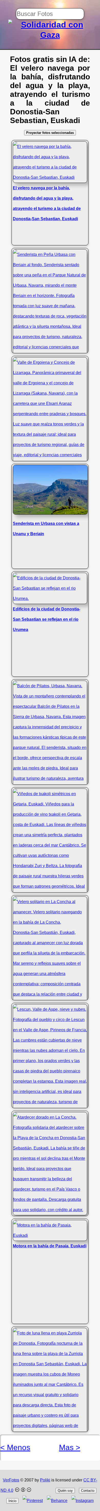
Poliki (45, 1480)
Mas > (69, 1447)
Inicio (12, 1501)
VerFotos (11, 1480)
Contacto (87, 1491)
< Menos (15, 1447)
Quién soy (65, 1491)
